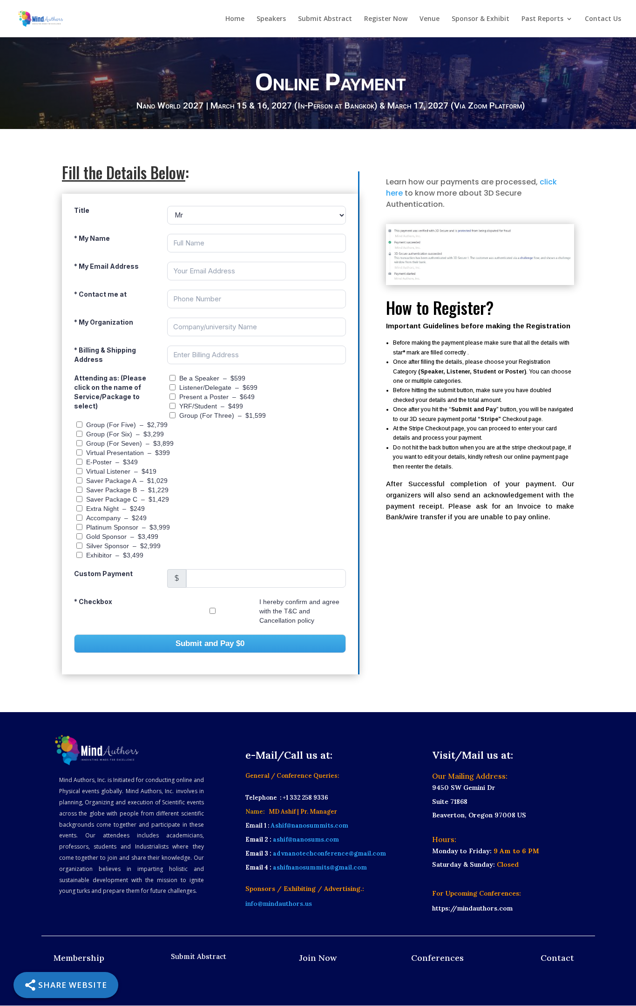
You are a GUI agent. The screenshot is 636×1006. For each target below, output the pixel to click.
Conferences (437, 957)
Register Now (385, 19)
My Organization (103, 322)
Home (234, 19)
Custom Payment (103, 574)
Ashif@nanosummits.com (309, 825)
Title (81, 210)
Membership (79, 957)
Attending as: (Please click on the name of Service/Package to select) (110, 392)
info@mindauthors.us (278, 903)
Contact (557, 957)
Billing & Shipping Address (105, 354)
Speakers (271, 19)
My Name (92, 238)
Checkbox (93, 601)
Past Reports (542, 19)
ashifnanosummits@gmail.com (320, 867)
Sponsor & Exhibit (480, 19)
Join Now (318, 957)
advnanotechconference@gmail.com (328, 853)
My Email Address (106, 266)
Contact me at (100, 294)
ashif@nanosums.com (306, 839)
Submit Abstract (325, 19)
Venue (429, 19)
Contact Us (603, 19)
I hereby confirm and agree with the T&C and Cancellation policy (299, 611)
